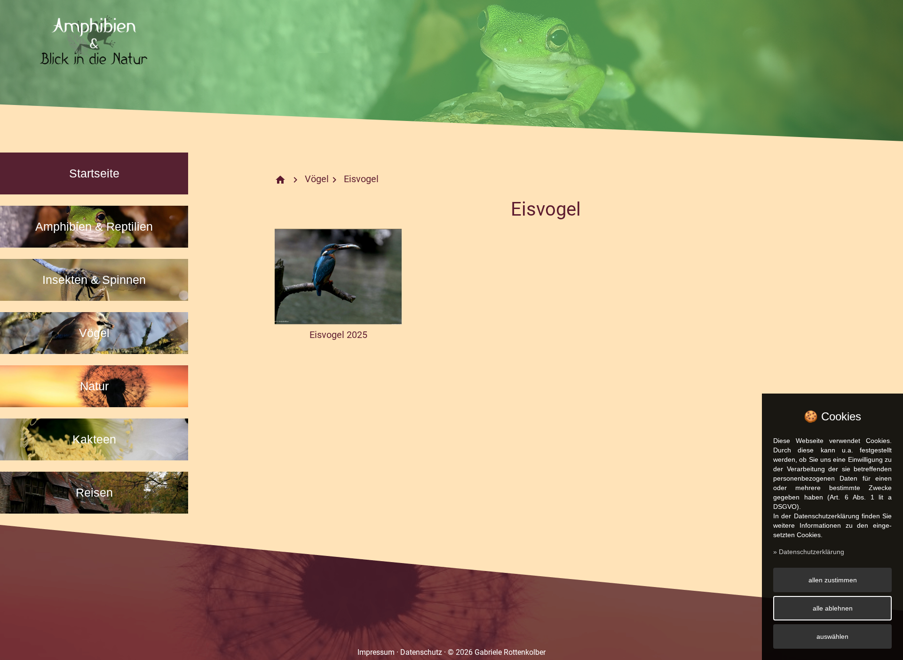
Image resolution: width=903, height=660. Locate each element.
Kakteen (94, 439)
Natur (94, 386)
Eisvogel (361, 179)
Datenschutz (421, 652)
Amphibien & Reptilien (94, 226)
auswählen (832, 636)
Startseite (94, 173)
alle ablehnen (833, 608)
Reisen (94, 492)
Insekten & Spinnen (94, 279)
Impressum (376, 652)
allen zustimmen (832, 580)
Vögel (94, 332)
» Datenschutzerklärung (808, 551)
